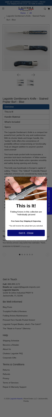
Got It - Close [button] (26, 233)
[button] (8, 180)
